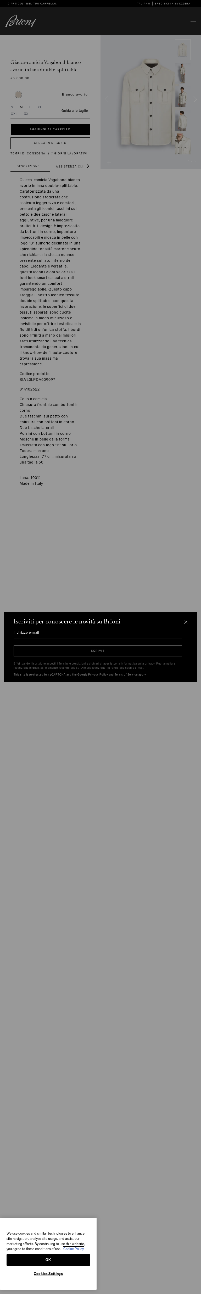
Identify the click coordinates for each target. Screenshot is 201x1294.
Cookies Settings (48, 1274)
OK (48, 1260)
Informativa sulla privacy (138, 663)
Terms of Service (126, 674)
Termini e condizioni (72, 663)
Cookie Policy (73, 1249)
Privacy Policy (98, 674)
